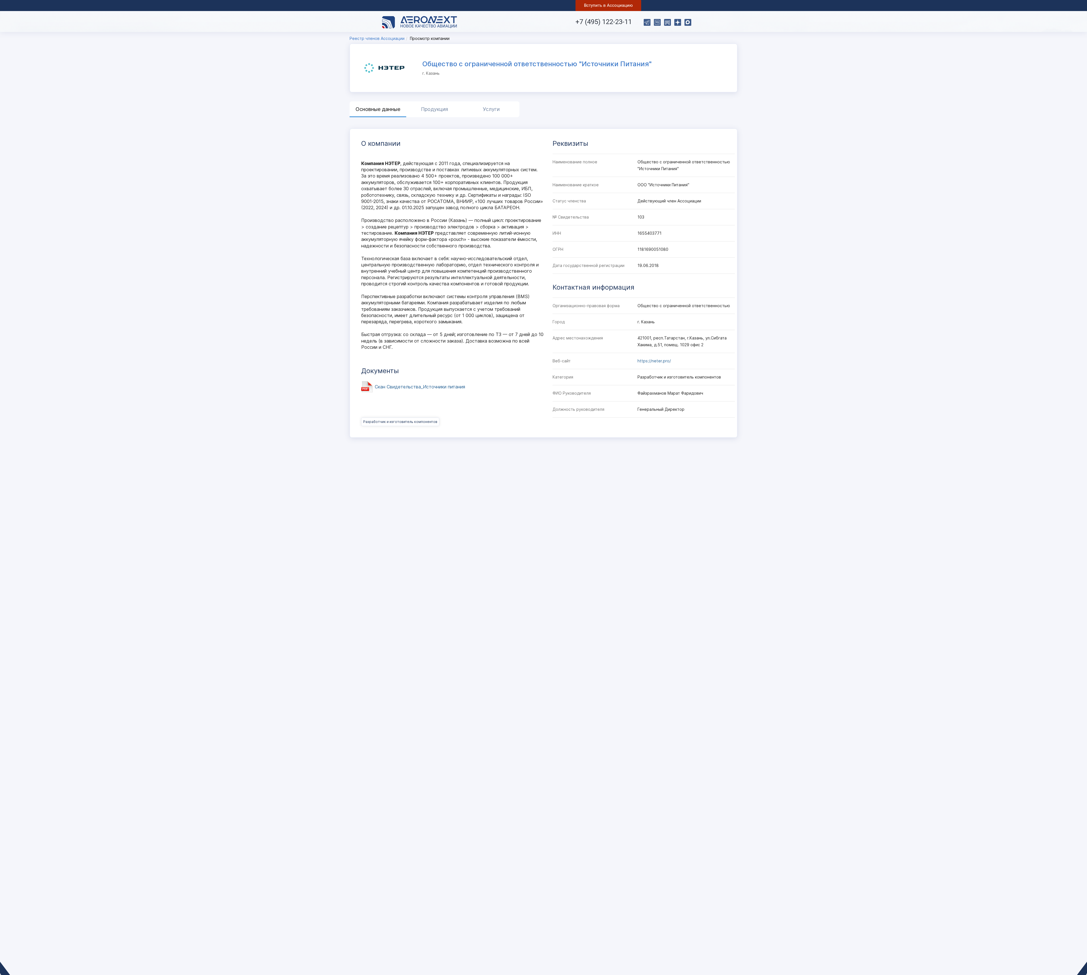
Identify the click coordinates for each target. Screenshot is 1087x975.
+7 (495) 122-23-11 (603, 22)
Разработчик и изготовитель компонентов (400, 422)
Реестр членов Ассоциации (377, 38)
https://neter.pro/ (654, 360)
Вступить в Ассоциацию (608, 5)
